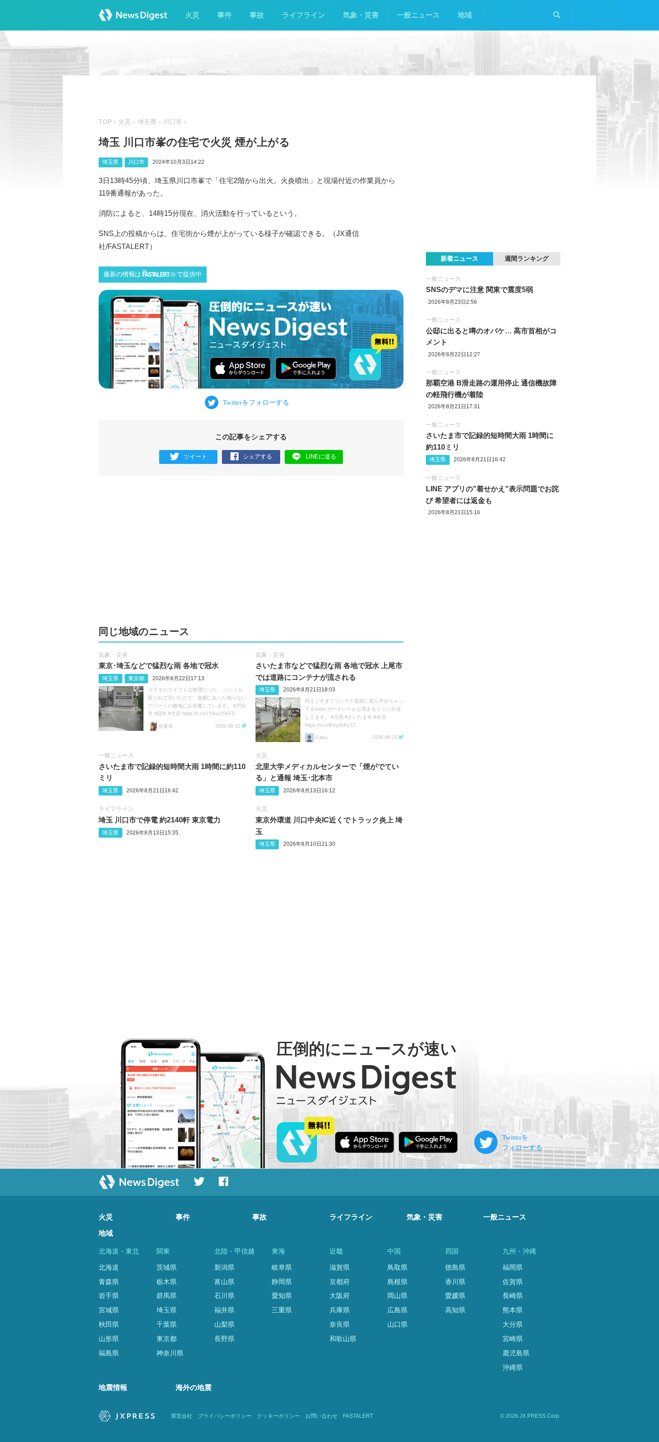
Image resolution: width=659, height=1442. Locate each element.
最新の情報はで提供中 (153, 274)
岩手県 (109, 1295)
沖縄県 (513, 1367)
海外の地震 (194, 1387)
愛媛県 (455, 1295)
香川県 (455, 1281)
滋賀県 (340, 1267)
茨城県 (166, 1267)
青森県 (109, 1281)
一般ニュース (418, 15)
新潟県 (224, 1267)
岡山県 (397, 1295)
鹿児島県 (516, 1353)
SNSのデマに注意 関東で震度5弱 (479, 289)
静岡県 (282, 1281)
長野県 (224, 1338)
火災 (192, 15)
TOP (105, 121)
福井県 (224, 1310)
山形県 (109, 1338)
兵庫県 (340, 1310)
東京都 (136, 678)
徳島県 (455, 1267)
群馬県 (166, 1295)
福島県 (109, 1353)
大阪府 (340, 1295)
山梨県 (224, 1324)
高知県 (455, 1310)
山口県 (397, 1324)
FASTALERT (358, 1416)
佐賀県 (513, 1281)
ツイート (195, 456)
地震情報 (113, 1387)
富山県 (224, 1281)
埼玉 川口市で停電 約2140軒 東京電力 (160, 820)
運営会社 (181, 1416)
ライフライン (303, 15)
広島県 (397, 1310)
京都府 (340, 1281)
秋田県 (109, 1324)
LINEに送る (321, 456)
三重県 (282, 1310)
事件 (224, 15)
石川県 (224, 1295)
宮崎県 (513, 1338)
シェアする (257, 456)
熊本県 (513, 1310)
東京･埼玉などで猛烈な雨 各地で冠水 (159, 665)
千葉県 (166, 1324)
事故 (257, 15)
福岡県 (513, 1267)
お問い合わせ (321, 1416)
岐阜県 (282, 1267)
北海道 (109, 1267)
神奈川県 (169, 1353)
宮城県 (109, 1310)
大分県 (513, 1324)
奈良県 (340, 1324)
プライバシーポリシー (224, 1416)
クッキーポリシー (278, 1416)
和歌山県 (343, 1338)
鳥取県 (397, 1267)
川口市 (172, 121)
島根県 (397, 1281)
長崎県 (513, 1295)
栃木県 (166, 1281)
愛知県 (282, 1295)
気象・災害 (361, 15)
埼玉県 (147, 121)
